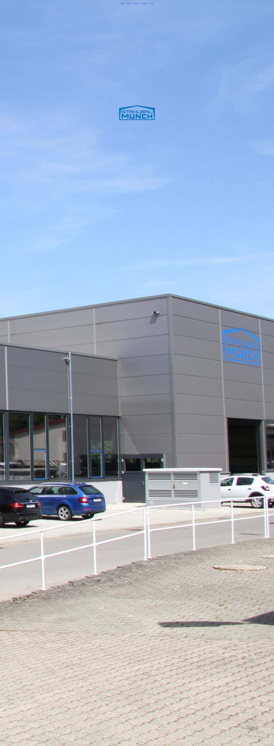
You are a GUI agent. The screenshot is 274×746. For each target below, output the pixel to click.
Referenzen (135, 3)
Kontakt (152, 3)
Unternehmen (144, 3)
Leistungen (128, 3)
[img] (137, 373)
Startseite (122, 3)
